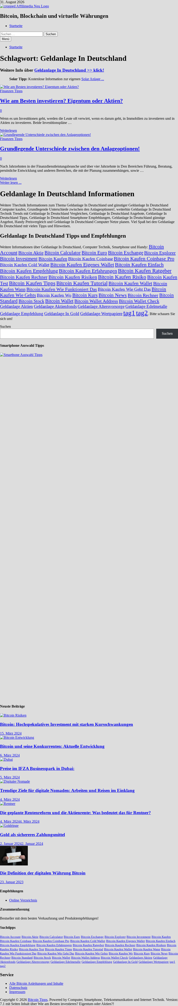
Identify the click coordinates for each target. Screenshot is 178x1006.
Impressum (17, 992)
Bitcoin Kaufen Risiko (122, 277)
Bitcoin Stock (31, 301)
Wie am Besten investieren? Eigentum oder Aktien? (61, 101)
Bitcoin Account (10, 937)
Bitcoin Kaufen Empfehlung (29, 271)
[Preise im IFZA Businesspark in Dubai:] (6, 759)
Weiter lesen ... (11, 182)
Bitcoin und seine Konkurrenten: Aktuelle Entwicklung (52, 746)
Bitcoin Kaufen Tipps (32, 283)
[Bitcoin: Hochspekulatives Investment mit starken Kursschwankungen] (13, 715)
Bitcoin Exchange (125, 252)
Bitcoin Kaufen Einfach (139, 264)
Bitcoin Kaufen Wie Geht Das (124, 289)
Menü (5, 39)
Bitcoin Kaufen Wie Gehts (91, 953)
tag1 (129, 312)
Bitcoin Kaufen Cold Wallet (24, 264)
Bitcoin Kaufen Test (31, 949)
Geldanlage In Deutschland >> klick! (69, 70)
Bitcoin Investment (19, 258)
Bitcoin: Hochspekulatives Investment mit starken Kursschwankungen (66, 724)
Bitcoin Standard (22, 957)
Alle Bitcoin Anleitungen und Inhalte (36, 983)
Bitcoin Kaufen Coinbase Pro (144, 258)
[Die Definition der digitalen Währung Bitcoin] (14, 864)
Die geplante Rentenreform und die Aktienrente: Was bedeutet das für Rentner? (75, 812)
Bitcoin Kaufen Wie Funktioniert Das (61, 289)
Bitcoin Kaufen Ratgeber (145, 271)
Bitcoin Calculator (62, 252)
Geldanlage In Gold (61, 313)
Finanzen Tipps (11, 91)
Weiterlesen (8, 130)
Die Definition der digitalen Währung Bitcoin (43, 873)
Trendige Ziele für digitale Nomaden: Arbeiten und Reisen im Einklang (67, 790)
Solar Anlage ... (92, 79)
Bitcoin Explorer (160, 252)
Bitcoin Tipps (38, 1000)
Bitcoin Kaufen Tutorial (82, 283)
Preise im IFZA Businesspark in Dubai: (37, 768)
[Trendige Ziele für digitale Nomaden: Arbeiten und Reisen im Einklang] (15, 781)
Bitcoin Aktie (31, 252)
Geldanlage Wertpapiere (101, 313)
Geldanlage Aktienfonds (55, 306)
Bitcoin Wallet (59, 301)
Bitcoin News (113, 295)
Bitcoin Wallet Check (139, 301)
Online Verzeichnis (23, 900)
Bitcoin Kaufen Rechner (24, 277)
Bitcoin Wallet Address (96, 301)
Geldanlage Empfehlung (21, 313)
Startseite (15, 26)
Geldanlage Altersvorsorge (101, 306)
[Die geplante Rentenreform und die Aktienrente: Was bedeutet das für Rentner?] (7, 804)
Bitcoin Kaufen (52, 258)
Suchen (5, 326)
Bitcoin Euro (94, 252)
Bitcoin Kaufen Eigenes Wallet (82, 264)
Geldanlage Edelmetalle (146, 306)
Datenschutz (18, 988)
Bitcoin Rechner (143, 295)
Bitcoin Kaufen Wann (146, 949)
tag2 (142, 312)
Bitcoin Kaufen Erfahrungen (88, 271)
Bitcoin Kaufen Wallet (130, 283)
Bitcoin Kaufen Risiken (72, 277)
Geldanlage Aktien (16, 306)
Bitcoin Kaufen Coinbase (90, 258)
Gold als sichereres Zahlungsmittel (32, 834)
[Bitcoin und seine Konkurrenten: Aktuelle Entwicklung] (17, 737)
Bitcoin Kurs (85, 295)
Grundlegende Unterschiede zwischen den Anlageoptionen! (70, 149)
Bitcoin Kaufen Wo (54, 295)
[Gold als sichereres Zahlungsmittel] (9, 826)
